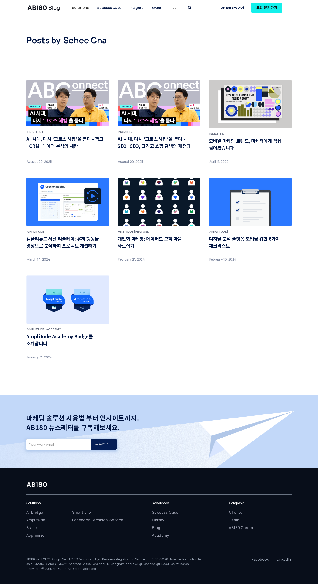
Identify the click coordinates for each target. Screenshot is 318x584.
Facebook (260, 559)
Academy (160, 535)
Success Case (109, 7)
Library (158, 520)
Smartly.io (81, 512)
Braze (31, 527)
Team (234, 520)
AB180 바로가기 (232, 7)
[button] (80, 7)
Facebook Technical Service (97, 520)
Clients (235, 512)
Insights (136, 7)
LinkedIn (284, 559)
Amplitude (35, 520)
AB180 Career (241, 527)
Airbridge (34, 512)
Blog (156, 527)
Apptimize (35, 535)
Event (157, 7)
